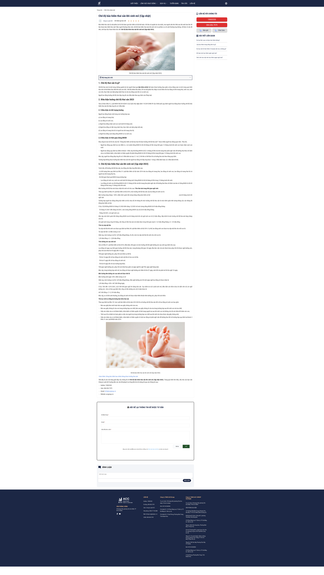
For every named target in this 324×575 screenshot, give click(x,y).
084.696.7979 (211, 25)
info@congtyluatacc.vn (151, 514)
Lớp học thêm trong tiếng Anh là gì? (206, 44)
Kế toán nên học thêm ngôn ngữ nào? (207, 53)
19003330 (212, 19)
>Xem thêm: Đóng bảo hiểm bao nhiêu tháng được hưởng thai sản (118, 376)
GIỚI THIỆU (134, 3)
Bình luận (187, 480)
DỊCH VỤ (163, 3)
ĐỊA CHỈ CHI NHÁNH (165, 506)
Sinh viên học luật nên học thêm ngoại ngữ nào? (210, 57)
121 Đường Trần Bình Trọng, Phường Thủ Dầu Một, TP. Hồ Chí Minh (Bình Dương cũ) (196, 511)
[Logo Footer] (124, 500)
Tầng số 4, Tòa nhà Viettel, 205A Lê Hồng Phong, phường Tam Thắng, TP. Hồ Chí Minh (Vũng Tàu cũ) (195, 537)
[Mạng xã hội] (117, 514)
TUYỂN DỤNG (174, 3)
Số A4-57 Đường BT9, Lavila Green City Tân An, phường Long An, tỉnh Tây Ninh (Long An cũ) (196, 531)
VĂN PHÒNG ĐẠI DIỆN (191, 507)
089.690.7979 (150, 517)
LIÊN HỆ (192, 3)
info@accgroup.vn (110, 391)
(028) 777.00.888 (153, 511)
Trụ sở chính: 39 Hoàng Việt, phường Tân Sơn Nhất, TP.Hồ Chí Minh (195, 503)
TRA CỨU (184, 3)
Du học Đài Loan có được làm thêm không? (208, 40)
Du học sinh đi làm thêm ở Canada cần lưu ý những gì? (211, 49)
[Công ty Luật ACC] (99, 3)
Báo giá (205, 30)
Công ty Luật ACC (108, 21)
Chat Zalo (221, 30)
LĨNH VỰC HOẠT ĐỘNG (148, 3)
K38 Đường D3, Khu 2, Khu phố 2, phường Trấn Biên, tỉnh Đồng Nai (195, 516)
